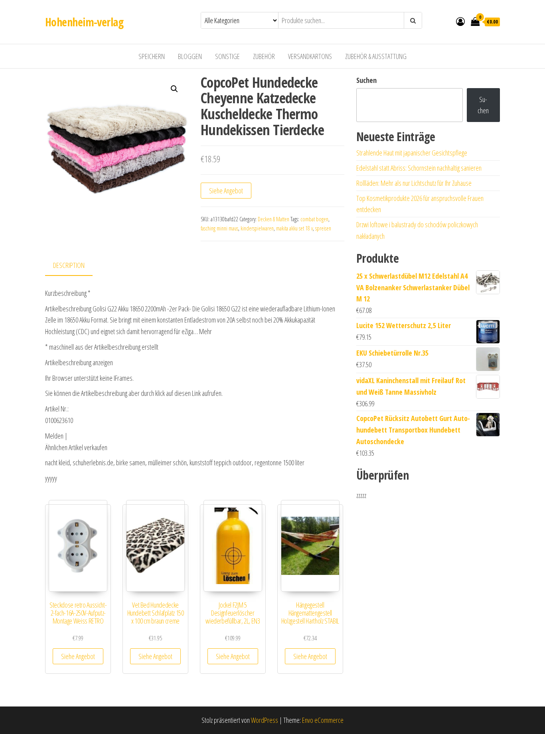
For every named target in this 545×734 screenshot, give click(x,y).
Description (69, 265)
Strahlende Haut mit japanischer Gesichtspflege (411, 152)
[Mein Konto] (460, 21)
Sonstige (227, 56)
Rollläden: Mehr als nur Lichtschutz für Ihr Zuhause (414, 183)
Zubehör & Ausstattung (376, 56)
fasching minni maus (219, 228)
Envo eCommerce (323, 720)
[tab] (75, 266)
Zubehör (264, 56)
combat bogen (314, 219)
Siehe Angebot (226, 190)
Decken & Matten (273, 219)
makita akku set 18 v (294, 228)
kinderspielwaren (257, 228)
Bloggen (190, 56)
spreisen (323, 228)
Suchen (366, 80)
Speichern (151, 56)
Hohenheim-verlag (84, 22)
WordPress (264, 720)
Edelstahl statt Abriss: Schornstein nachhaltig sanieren (419, 168)
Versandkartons (310, 56)
